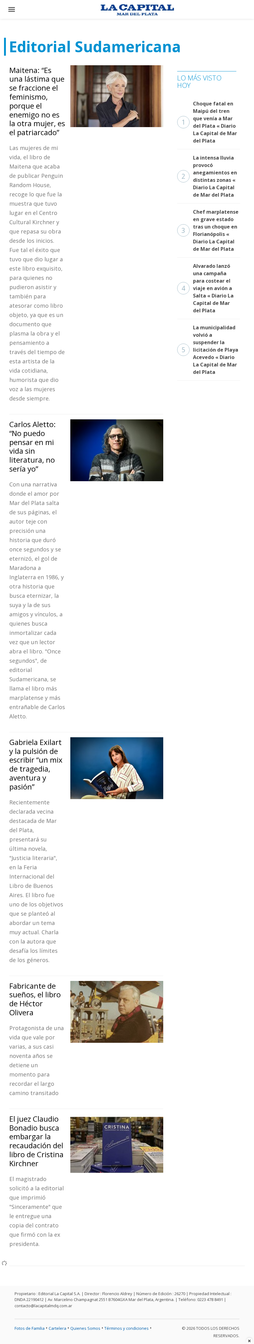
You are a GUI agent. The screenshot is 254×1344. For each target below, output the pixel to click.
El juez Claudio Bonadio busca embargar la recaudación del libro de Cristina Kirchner (36, 1141)
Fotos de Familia (30, 1328)
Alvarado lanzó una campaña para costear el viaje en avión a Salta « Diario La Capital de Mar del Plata (208, 288)
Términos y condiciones (126, 1328)
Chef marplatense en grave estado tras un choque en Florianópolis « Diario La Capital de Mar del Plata (210, 230)
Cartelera (57, 1328)
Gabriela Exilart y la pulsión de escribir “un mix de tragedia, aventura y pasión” (36, 764)
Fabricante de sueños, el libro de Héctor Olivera (35, 999)
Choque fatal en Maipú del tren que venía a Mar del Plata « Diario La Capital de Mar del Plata (209, 122)
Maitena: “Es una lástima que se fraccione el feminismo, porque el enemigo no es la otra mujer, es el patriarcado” (37, 101)
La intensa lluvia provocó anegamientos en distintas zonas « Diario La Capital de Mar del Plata (209, 176)
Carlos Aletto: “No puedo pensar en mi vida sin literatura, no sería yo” (32, 446)
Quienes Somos (85, 1328)
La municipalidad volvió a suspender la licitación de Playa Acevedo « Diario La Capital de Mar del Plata (210, 349)
